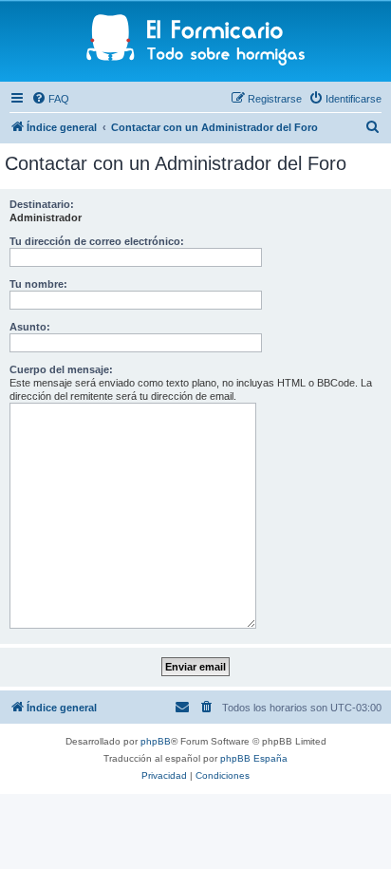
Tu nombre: (38, 284)
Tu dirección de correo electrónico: (96, 241)
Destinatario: (41, 204)
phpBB (155, 741)
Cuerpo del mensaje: (61, 369)
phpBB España (254, 758)
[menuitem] (50, 98)
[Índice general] (196, 41)
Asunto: (29, 326)
